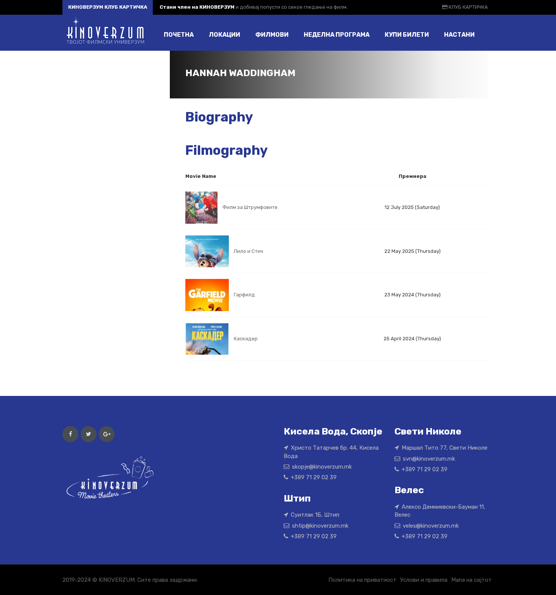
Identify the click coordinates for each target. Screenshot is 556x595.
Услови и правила (423, 579)
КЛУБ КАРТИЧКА (467, 7)
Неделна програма (337, 34)
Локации (224, 34)
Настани (459, 34)
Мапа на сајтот (471, 579)
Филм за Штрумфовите (250, 207)
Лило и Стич (248, 251)
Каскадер (246, 338)
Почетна (179, 34)
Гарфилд (244, 295)
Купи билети (407, 34)
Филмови (272, 34)
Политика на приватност (362, 579)
